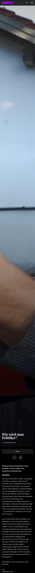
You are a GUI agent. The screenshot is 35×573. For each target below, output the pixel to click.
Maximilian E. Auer (11, 442)
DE (26, 3)
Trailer (17, 451)
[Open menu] (32, 3)
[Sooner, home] (7, 2)
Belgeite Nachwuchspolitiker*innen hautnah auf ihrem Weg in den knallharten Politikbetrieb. (15, 468)
